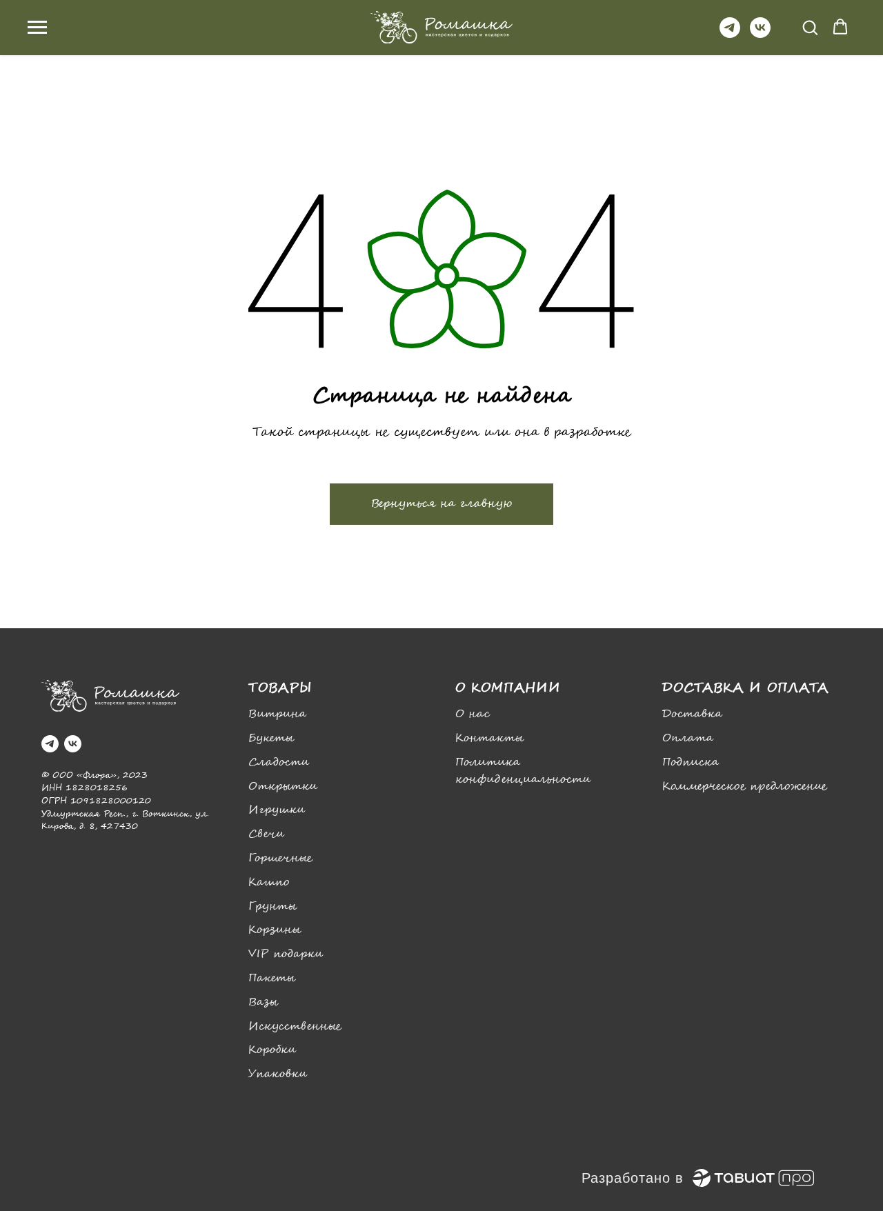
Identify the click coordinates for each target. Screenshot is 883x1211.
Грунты (272, 906)
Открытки (282, 786)
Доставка (692, 714)
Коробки (272, 1050)
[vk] (760, 34)
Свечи (266, 834)
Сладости (278, 762)
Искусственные (294, 1026)
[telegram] (730, 34)
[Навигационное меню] (37, 27)
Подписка (690, 762)
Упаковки (277, 1074)
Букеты (271, 738)
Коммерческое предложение (744, 786)
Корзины (274, 930)
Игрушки (276, 810)
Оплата (687, 738)
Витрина (277, 714)
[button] (810, 27)
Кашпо (268, 882)
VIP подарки (285, 954)
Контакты (489, 738)
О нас (472, 714)
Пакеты (271, 978)
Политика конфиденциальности (523, 771)
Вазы (263, 1002)
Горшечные (280, 858)
